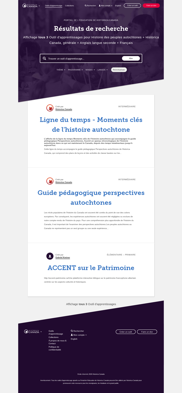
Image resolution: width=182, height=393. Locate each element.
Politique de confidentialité (55, 348)
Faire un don (151, 6)
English (118, 6)
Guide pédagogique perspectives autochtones (91, 197)
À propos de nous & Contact (57, 342)
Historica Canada (63, 109)
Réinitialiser (119, 70)
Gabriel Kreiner (62, 257)
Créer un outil (132, 6)
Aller (131, 58)
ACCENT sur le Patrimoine (91, 268)
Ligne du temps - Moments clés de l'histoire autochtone (91, 124)
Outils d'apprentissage (53, 6)
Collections (69, 6)
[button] (31, 5)
